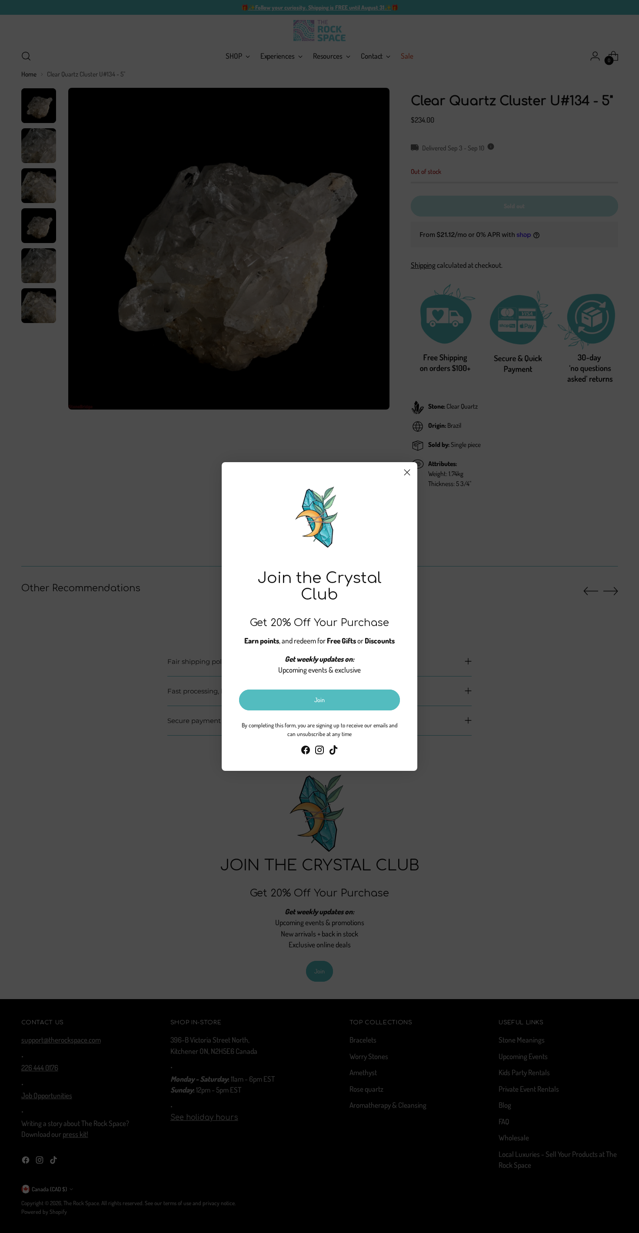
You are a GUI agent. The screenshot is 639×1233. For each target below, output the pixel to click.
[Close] (407, 472)
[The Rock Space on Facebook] (305, 751)
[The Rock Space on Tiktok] (333, 751)
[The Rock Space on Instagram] (319, 751)
